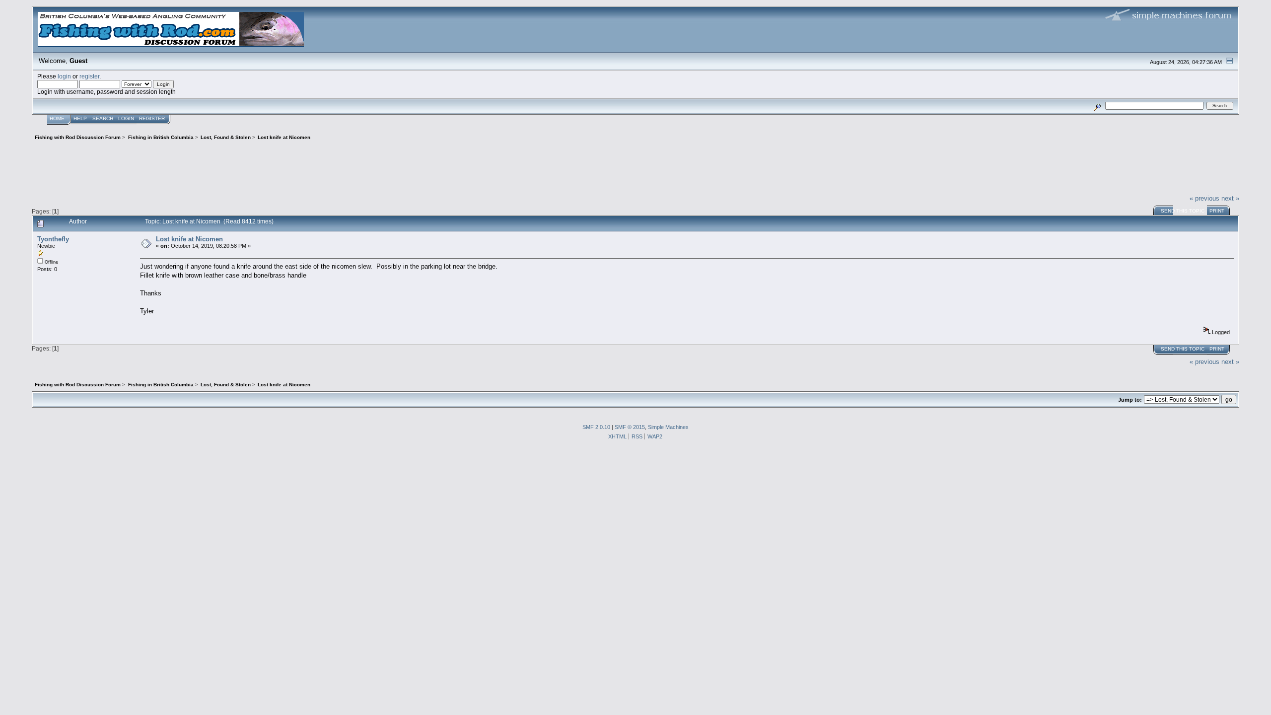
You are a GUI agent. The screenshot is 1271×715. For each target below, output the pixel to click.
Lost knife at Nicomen (189, 239)
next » (1230, 198)
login (64, 76)
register (89, 76)
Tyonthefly (53, 239)
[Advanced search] (1097, 105)
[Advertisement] (635, 166)
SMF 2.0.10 (596, 427)
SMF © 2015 (630, 427)
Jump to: (1130, 400)
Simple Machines (668, 427)
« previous (1204, 198)
